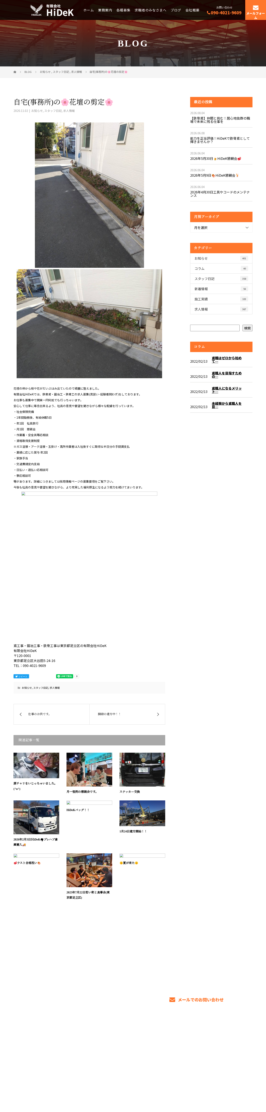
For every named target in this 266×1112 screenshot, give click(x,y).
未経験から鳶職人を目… (227, 405)
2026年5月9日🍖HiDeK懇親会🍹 (214, 175)
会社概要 (192, 10)
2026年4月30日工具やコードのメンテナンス (220, 194)
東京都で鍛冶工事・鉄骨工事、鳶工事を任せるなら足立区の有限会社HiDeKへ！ (60, 1049)
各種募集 (123, 10)
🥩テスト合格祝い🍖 (27, 863)
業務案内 (105, 10)
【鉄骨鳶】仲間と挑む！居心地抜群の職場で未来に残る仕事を (220, 120)
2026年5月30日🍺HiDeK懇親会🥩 (215, 158)
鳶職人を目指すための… (227, 374)
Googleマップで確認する (35, 1071)
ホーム (88, 10)
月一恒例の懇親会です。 (82, 791)
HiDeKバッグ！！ (78, 810)
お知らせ (37, 111)
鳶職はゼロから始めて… (227, 359)
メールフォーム (255, 15)
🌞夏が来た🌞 (128, 863)
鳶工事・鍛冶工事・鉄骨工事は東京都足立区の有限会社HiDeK (53, 1090)
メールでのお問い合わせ (200, 1000)
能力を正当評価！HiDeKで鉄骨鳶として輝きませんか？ (220, 140)
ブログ (176, 10)
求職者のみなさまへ (150, 10)
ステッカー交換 (129, 791)
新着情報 (220, 288)
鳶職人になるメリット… (227, 390)
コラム (220, 268)
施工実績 (220, 298)
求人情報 (69, 111)
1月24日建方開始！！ (133, 831)
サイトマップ (240, 1050)
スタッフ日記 (53, 111)
